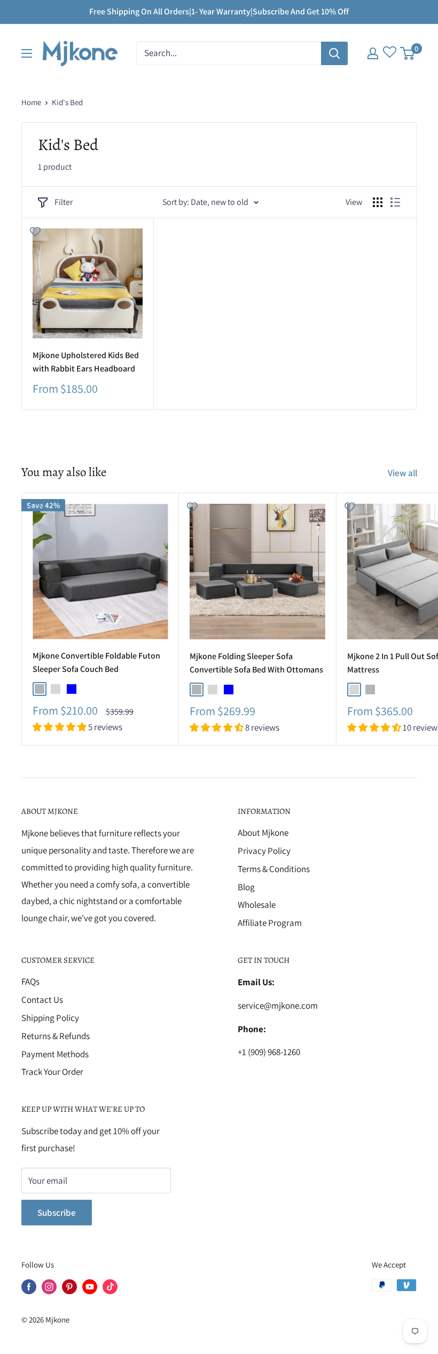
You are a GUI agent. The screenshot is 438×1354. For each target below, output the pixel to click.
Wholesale (257, 904)
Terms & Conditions (274, 869)
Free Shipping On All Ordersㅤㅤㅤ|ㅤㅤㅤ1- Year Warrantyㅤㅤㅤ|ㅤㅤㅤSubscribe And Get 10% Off (219, 11)
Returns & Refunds (55, 1036)
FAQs (30, 981)
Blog (246, 887)
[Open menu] (26, 53)
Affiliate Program (270, 923)
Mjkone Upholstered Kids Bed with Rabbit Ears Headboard (86, 362)
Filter (63, 202)
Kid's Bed (67, 102)
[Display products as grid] (377, 202)
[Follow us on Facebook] (28, 1286)
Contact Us (42, 999)
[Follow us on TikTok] (110, 1286)
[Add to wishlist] (35, 231)
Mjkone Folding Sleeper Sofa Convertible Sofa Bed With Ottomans (256, 663)
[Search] (334, 53)
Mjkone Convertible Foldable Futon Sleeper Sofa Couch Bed (96, 662)
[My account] (372, 53)
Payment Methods (55, 1054)
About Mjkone (263, 832)
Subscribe (56, 1212)
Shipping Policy (50, 1018)
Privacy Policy (264, 851)
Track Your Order (52, 1072)
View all (403, 473)
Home (31, 102)
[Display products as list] (395, 202)
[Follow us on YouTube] (89, 1286)
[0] (407, 53)
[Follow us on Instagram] (49, 1286)
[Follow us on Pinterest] (69, 1286)
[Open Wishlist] (389, 53)
